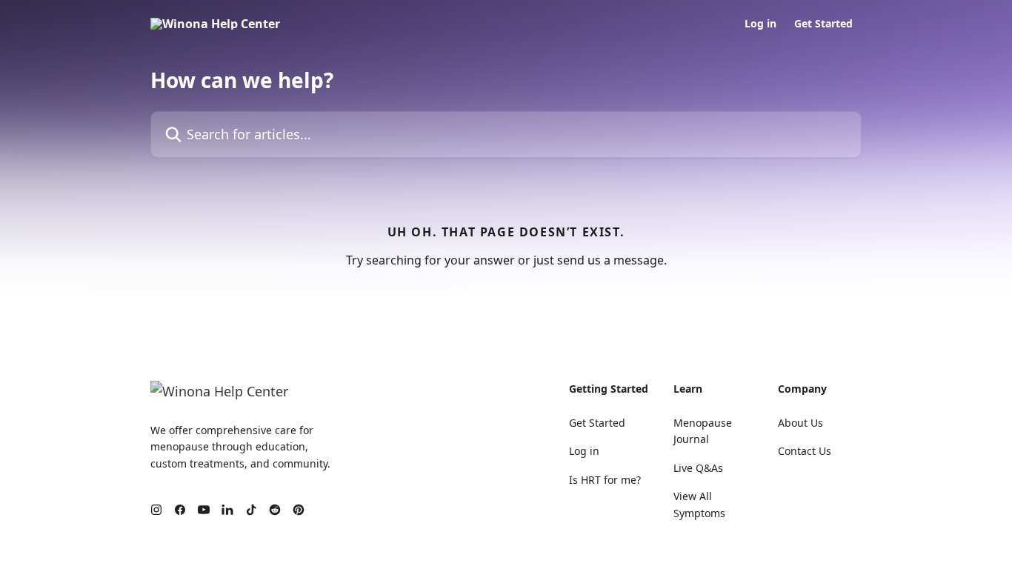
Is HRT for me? (605, 480)
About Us (800, 423)
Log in (760, 24)
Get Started (823, 24)
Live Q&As (698, 468)
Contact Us (804, 451)
